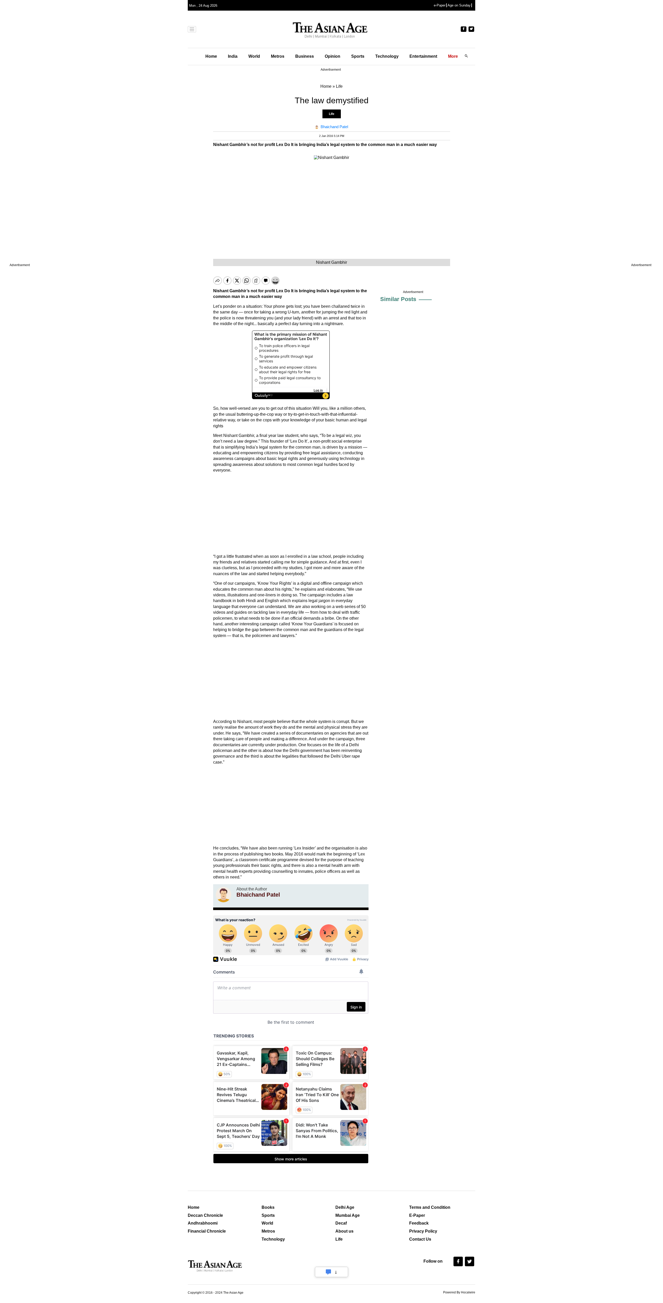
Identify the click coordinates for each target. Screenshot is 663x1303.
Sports (357, 56)
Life (331, 114)
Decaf (341, 1223)
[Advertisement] (291, 513)
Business (304, 56)
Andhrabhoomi (203, 1223)
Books (268, 1207)
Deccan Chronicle (205, 1215)
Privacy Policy (423, 1231)
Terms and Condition (429, 1207)
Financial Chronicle (207, 1231)
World (254, 56)
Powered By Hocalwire (459, 1292)
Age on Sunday (459, 5)
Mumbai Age (347, 1215)
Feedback (419, 1223)
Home (211, 56)
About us (344, 1231)
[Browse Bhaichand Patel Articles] (223, 894)
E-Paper (417, 1215)
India (232, 56)
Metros (277, 56)
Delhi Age (344, 1207)
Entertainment (423, 56)
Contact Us (420, 1239)
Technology (387, 56)
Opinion (332, 56)
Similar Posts (398, 299)
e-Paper (439, 5)
